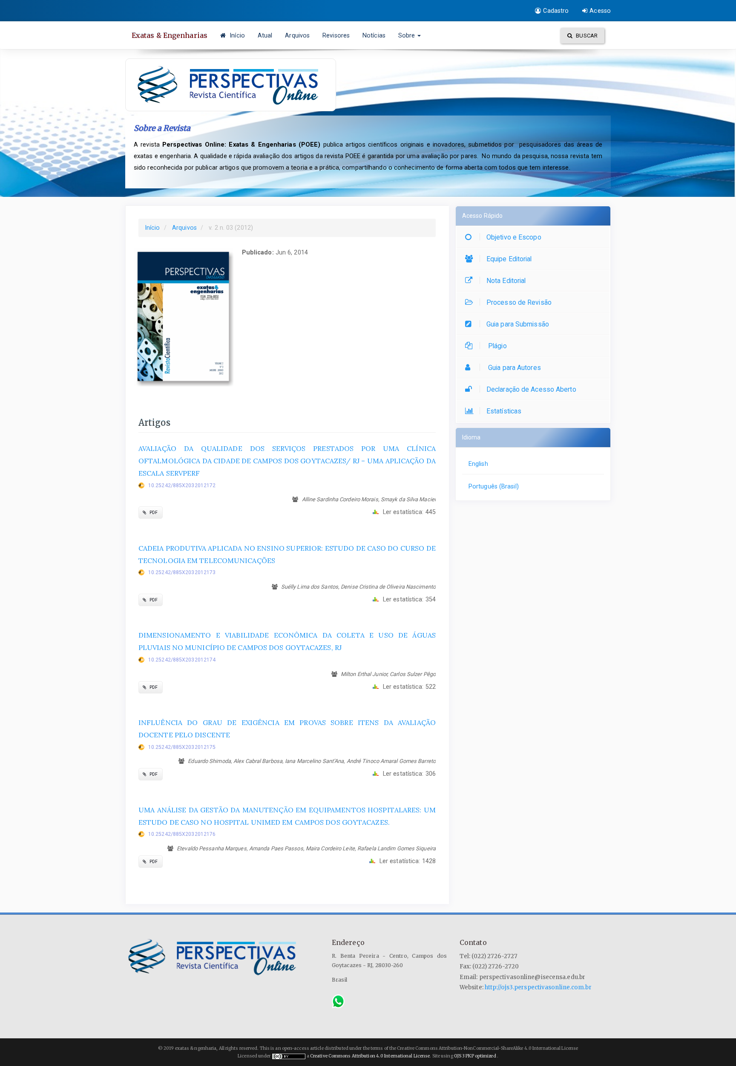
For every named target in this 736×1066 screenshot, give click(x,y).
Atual (265, 35)
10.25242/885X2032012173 (182, 572)
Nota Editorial (506, 281)
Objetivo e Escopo (513, 237)
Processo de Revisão (519, 302)
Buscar (586, 35)
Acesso (600, 10)
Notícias (373, 35)
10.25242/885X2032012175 (182, 747)
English (478, 463)
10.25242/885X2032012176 (182, 834)
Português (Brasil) (494, 486)
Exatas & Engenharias (169, 35)
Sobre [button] (407, 35)
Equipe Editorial (509, 259)
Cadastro (556, 10)
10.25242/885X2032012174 (182, 660)
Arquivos (297, 35)
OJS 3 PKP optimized (474, 1056)
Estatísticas (503, 411)
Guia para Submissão (517, 324)
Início (236, 35)
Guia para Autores (513, 368)
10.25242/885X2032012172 (182, 485)
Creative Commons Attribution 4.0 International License (370, 1056)
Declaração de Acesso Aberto (531, 389)
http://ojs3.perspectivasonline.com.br (538, 987)
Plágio (496, 346)
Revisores (336, 35)
